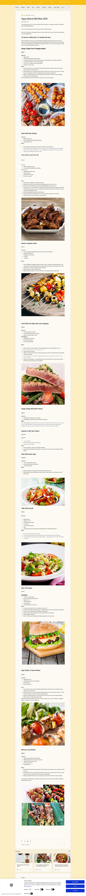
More (62, 7)
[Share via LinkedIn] (27, 841)
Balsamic (49, 7)
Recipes (28, 7)
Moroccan (38, 7)
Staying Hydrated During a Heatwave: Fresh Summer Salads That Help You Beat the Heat (61, 865)
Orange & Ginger (56, 7)
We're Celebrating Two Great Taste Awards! (23, 865)
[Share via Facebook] (21, 841)
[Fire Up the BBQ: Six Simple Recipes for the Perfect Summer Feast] (43, 858)
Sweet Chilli (44, 7)
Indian (33, 7)
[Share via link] (30, 841)
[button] (70, 2)
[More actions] (64, 15)
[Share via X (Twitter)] (24, 841)
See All (69, 851)
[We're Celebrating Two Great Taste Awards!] (24, 858)
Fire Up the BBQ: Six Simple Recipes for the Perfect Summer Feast (42, 865)
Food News (23, 7)
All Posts (17, 7)
